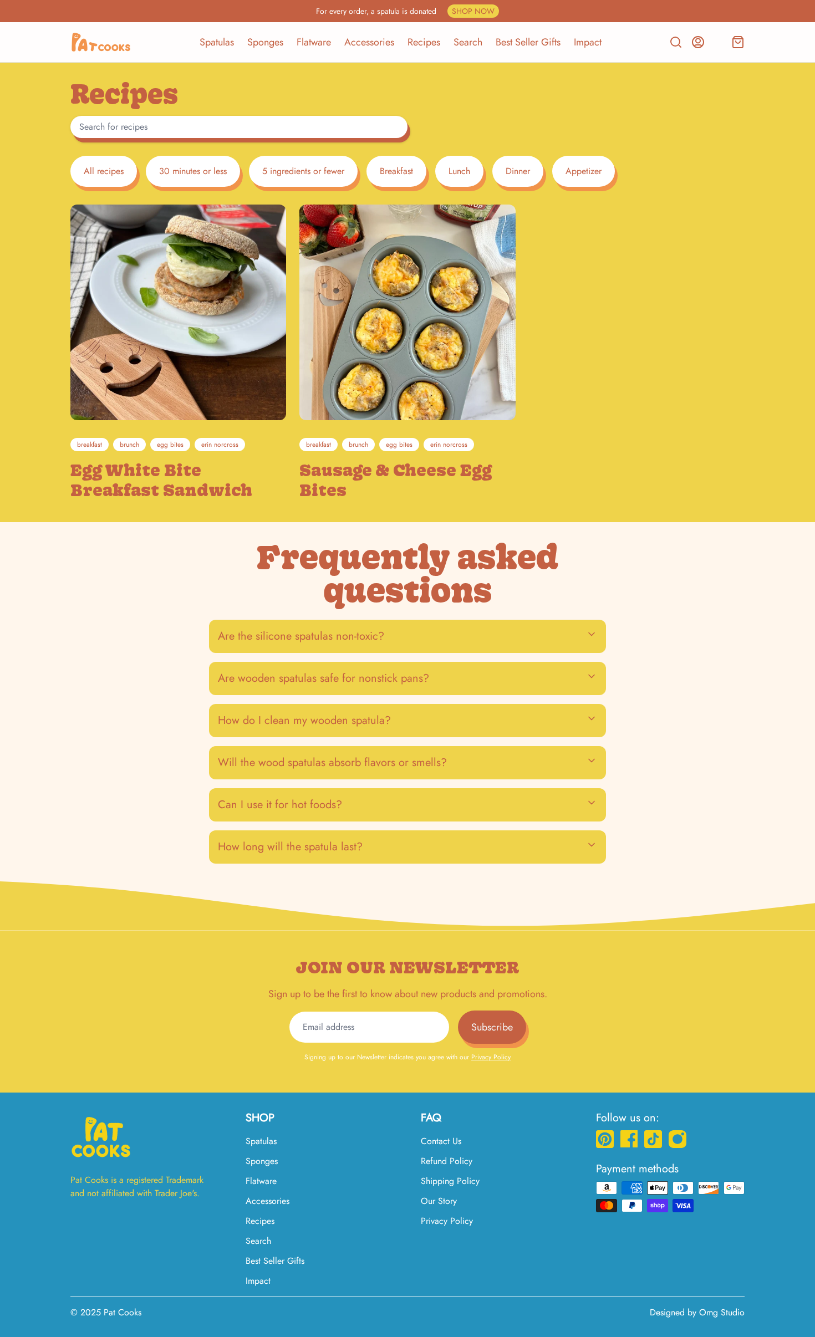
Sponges (265, 42)
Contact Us (441, 1141)
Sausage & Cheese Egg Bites (395, 480)
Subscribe (492, 1027)
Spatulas (217, 42)
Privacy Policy (491, 1057)
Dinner (518, 171)
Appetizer (584, 171)
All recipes (104, 171)
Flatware (314, 42)
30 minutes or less (193, 171)
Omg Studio (722, 1312)
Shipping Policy (450, 1181)
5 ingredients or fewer (303, 171)
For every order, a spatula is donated (405, 11)
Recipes (423, 42)
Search (468, 42)
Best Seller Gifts (528, 42)
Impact (588, 42)
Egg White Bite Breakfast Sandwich (161, 480)
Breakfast (396, 171)
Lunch (459, 171)
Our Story (439, 1201)
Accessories (369, 42)
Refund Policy (446, 1161)
